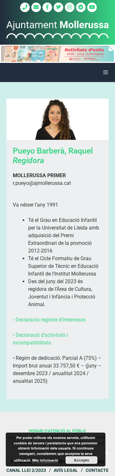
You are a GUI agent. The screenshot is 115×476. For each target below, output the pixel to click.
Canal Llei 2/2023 (26, 470)
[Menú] (57, 72)
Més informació (45, 460)
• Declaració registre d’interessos (49, 320)
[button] (57, 54)
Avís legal (66, 470)
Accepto (81, 460)
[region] (57, 54)
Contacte (97, 470)
